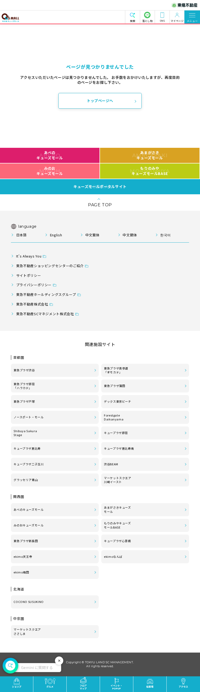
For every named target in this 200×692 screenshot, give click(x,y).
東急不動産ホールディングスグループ (46, 294)
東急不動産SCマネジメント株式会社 (45, 313)
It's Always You (29, 256)
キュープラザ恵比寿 (27, 448)
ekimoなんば (113, 556)
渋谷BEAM (111, 464)
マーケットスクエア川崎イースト (117, 480)
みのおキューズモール (49, 171)
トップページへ (100, 100)
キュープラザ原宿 (116, 433)
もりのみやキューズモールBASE (150, 171)
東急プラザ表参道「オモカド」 (116, 370)
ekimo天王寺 (23, 556)
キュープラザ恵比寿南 (119, 448)
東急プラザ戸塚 (24, 401)
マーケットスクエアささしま (27, 631)
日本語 (21, 234)
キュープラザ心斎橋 (117, 541)
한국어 (165, 234)
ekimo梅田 (21, 572)
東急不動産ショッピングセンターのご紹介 (50, 265)
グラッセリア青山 (26, 480)
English (56, 234)
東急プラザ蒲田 (114, 386)
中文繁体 (92, 234)
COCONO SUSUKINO (29, 602)
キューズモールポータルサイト (100, 187)
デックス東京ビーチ (117, 401)
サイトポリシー (28, 275)
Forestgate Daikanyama (113, 417)
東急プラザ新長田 (26, 541)
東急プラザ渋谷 (24, 370)
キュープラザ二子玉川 (28, 464)
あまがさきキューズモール (150, 155)
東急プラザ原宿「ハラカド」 (24, 386)
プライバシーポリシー (34, 284)
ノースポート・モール (28, 417)
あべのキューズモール (49, 155)
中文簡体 (130, 234)
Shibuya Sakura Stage (25, 433)
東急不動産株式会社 (32, 304)
